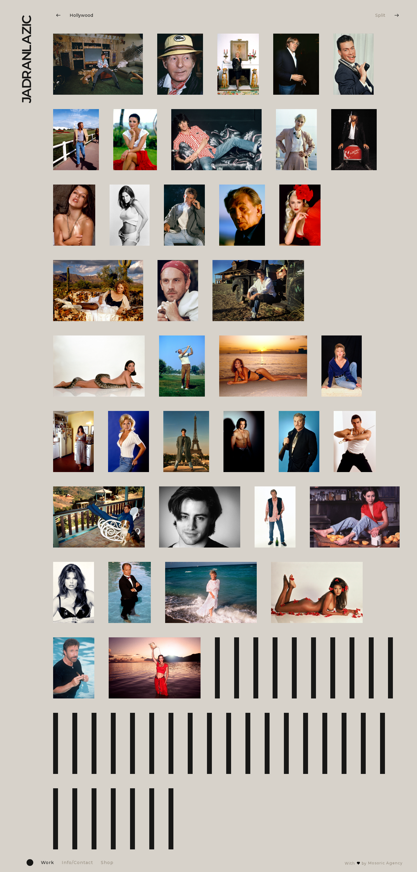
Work (47, 862)
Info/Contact (77, 862)
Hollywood (81, 15)
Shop (107, 862)
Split (380, 15)
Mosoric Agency (385, 863)
